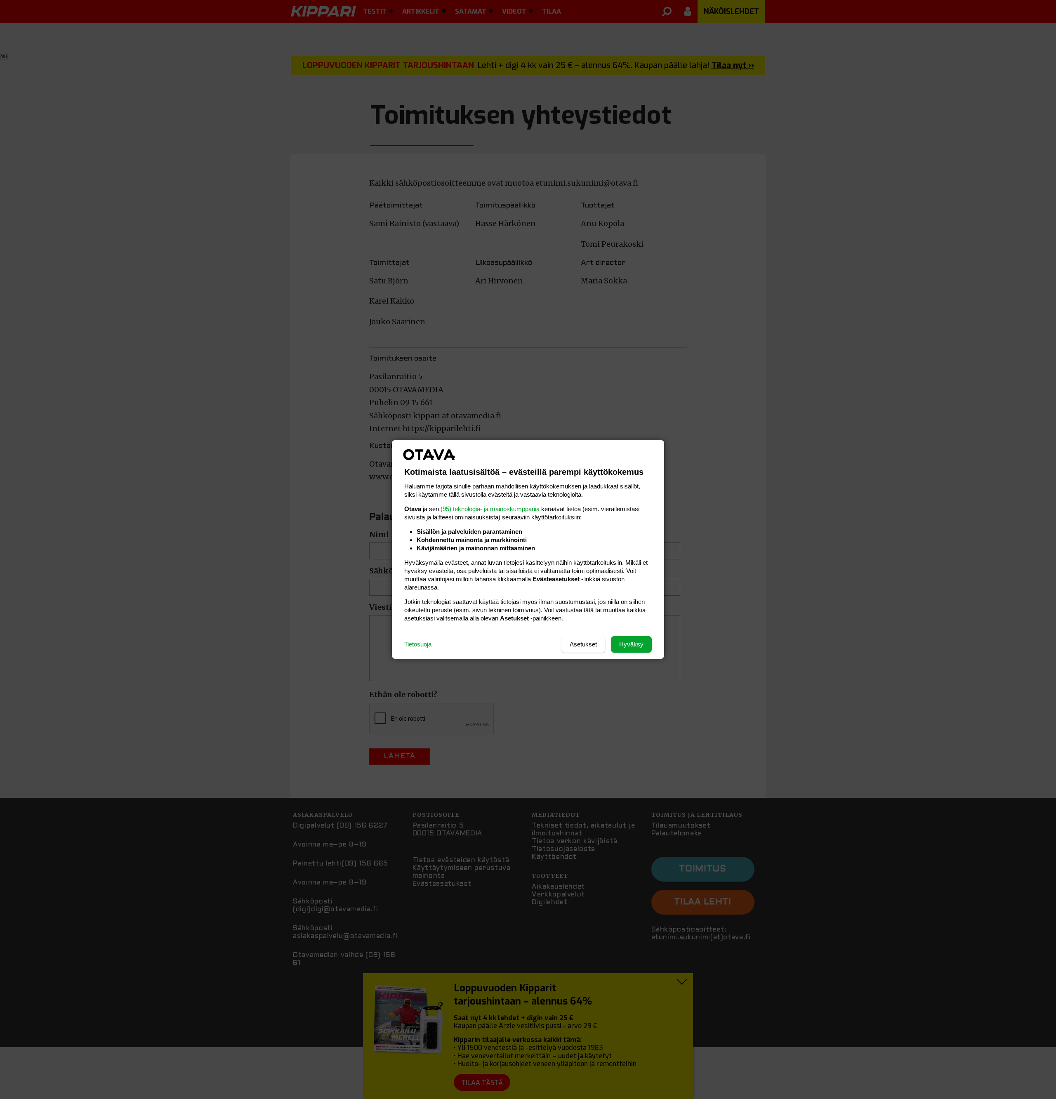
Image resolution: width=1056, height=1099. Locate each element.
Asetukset (583, 644)
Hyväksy (631, 644)
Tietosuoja (417, 644)
